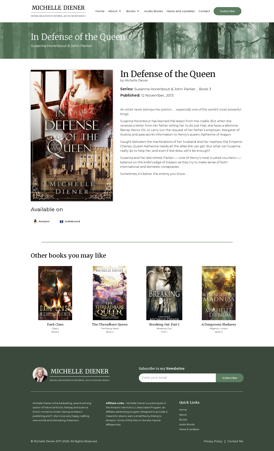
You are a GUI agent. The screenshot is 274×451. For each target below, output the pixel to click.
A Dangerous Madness (219, 324)
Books (131, 11)
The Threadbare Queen (109, 324)
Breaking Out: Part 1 (164, 324)
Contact (204, 11)
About (112, 11)
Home (100, 11)
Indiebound (72, 221)
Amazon (44, 221)
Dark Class (55, 324)
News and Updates (181, 11)
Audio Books (153, 11)
